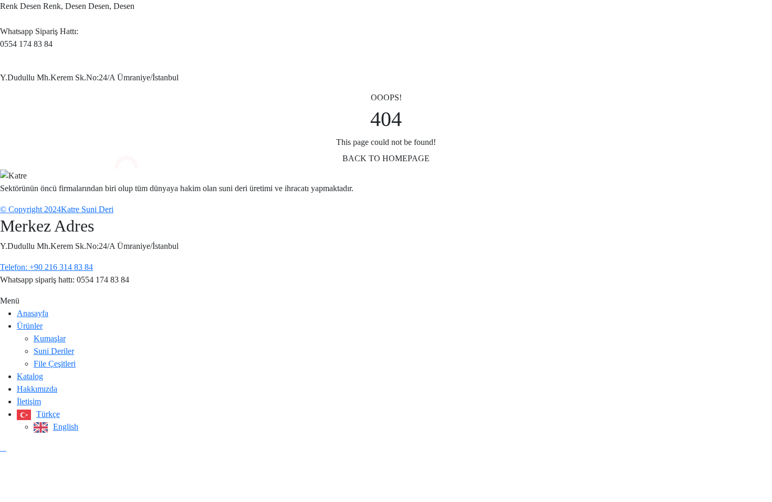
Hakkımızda (37, 388)
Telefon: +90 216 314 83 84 (46, 267)
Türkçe (48, 414)
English (65, 426)
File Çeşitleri (55, 363)
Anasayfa (32, 313)
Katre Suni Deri (87, 209)
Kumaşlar (50, 338)
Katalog (30, 376)
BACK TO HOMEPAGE (386, 158)
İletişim (29, 401)
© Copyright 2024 (30, 209)
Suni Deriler (54, 351)
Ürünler (30, 325)
